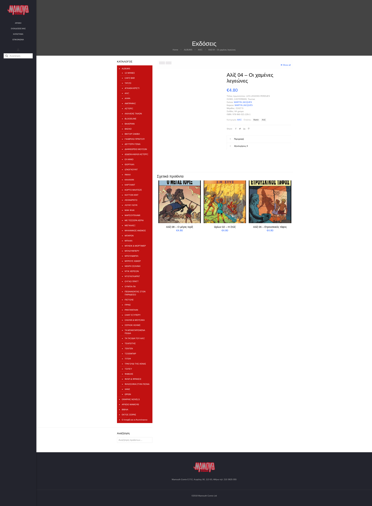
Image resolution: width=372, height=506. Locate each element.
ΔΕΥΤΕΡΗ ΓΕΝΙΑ (132, 144)
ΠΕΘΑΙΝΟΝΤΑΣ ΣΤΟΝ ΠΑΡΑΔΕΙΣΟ (135, 293)
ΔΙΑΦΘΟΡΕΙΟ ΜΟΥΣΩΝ (136, 149)
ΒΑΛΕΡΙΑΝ (130, 124)
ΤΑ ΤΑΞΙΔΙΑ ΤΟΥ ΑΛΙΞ (135, 338)
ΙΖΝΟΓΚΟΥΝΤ (131, 169)
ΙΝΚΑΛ (128, 174)
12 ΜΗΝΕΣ (130, 73)
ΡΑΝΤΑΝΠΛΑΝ (131, 310)
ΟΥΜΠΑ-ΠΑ (130, 286)
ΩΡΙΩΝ (128, 394)
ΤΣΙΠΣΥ (128, 369)
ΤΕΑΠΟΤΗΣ (130, 343)
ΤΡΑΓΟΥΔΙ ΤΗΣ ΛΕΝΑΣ (135, 364)
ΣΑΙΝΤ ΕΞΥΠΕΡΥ (133, 315)
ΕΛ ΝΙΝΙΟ (129, 159)
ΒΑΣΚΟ (128, 129)
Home (175, 50)
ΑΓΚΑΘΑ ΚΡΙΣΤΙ (132, 88)
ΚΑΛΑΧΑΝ (129, 180)
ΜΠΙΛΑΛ (128, 241)
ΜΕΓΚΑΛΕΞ (130, 225)
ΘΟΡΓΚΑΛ (129, 164)
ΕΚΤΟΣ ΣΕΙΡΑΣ (129, 414)
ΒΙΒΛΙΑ (125, 409)
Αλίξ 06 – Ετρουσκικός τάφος (270, 226)
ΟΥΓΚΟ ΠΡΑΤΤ (132, 281)
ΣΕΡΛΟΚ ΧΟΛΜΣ (133, 325)
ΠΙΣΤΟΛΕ (129, 300)
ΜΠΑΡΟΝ (129, 235)
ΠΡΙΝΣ (128, 305)
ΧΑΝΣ (127, 389)
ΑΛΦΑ (127, 98)
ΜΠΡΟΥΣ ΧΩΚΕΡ (133, 261)
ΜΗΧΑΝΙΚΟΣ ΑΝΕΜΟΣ (135, 230)
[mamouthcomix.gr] (18, 10)
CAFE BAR (130, 78)
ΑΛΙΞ (200, 50)
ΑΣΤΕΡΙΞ (129, 108)
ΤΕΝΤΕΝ (129, 348)
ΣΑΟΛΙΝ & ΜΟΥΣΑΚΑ (135, 320)
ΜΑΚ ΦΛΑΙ (129, 210)
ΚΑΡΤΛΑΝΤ (130, 185)
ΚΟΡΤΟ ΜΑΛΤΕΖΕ (133, 190)
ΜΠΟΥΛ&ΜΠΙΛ (131, 256)
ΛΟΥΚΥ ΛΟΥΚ (131, 205)
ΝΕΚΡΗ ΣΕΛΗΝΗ (132, 266)
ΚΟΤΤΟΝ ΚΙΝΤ (131, 195)
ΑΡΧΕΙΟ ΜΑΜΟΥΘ (130, 404)
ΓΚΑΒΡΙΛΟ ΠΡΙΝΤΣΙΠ (135, 139)
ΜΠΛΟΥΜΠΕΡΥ (132, 251)
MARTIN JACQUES (243, 102)
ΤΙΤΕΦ (128, 359)
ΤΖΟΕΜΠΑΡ (130, 353)
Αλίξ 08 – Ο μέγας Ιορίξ (179, 226)
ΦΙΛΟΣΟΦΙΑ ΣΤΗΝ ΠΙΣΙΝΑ (137, 384)
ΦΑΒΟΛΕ (129, 374)
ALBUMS (188, 50)
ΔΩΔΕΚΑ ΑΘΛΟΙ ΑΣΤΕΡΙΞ (136, 154)
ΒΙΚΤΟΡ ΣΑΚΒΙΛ (132, 134)
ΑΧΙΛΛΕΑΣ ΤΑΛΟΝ (133, 113)
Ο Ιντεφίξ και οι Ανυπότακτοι (134, 420)
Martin (256, 120)
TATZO (128, 83)
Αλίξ (263, 120)
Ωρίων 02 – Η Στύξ (225, 226)
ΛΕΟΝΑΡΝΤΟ (131, 200)
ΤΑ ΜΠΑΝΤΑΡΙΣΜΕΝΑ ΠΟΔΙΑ (135, 331)
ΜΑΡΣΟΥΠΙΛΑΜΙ (132, 215)
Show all (287, 65)
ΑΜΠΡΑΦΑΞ (130, 103)
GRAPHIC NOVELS (131, 399)
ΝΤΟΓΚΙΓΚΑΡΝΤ (132, 276)
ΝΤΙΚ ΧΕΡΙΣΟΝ (132, 271)
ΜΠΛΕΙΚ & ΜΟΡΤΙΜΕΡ (135, 246)
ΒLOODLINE (130, 119)
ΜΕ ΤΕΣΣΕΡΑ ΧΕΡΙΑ (134, 220)
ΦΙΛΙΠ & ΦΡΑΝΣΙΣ (133, 379)
